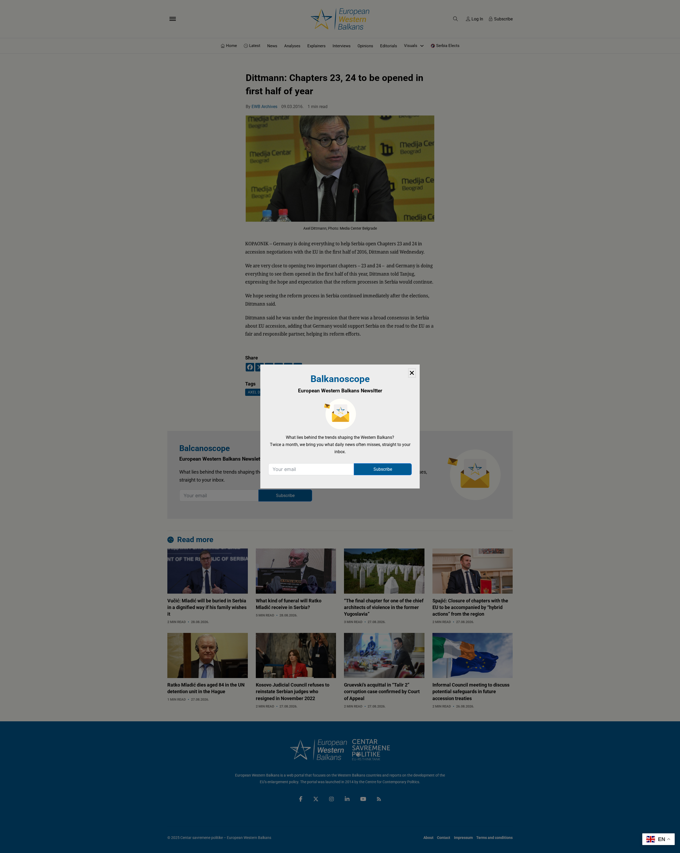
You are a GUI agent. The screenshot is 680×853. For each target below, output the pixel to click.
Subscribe (382, 469)
